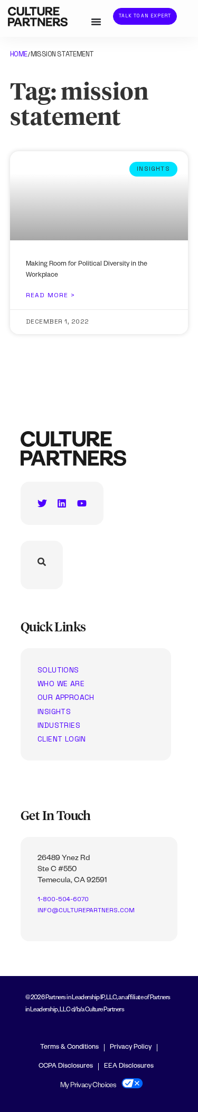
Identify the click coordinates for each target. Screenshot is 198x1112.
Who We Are (60, 683)
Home (18, 54)
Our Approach (66, 697)
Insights (54, 711)
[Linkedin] (62, 503)
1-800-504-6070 (63, 899)
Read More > (50, 295)
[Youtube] (82, 503)
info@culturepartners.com (86, 910)
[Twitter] (42, 503)
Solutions (58, 670)
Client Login (61, 739)
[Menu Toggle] (96, 21)
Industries (58, 725)
